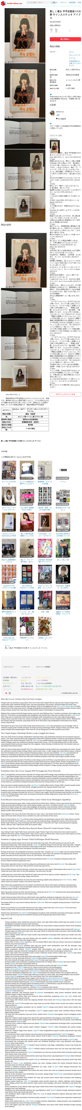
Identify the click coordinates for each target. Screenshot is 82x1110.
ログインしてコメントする (65, 394)
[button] (51, 30)
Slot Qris (56, 852)
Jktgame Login (18, 1063)
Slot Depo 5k (35, 785)
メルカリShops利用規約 (44, 683)
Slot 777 (3, 776)
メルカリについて (8, 667)
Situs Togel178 (23, 913)
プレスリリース (8, 683)
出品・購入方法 (26, 683)
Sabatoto (7, 936)
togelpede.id (9, 991)
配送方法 (24, 680)
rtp (46, 726)
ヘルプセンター (25, 667)
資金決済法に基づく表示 (44, 689)
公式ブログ (6, 686)
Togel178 (8, 927)
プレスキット (7, 689)
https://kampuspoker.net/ (56, 980)
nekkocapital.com (34, 971)
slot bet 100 (36, 845)
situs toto (75, 897)
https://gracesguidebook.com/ (54, 978)
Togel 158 (27, 1081)
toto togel (50, 859)
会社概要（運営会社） (10, 677)
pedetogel (40, 992)
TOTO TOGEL (67, 880)
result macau (65, 814)
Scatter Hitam (75, 715)
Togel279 (28, 949)
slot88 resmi (40, 902)
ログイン (63, 2)
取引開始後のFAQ (27, 689)
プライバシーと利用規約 (43, 667)
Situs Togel (36, 740)
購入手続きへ (65, 39)
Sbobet (14, 1079)
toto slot (61, 864)
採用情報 (6, 680)
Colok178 (25, 1045)
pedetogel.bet (12, 976)
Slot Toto (63, 753)
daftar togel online (66, 996)
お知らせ (54, 2)
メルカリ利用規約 (42, 680)
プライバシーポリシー (43, 677)
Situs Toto (20, 835)
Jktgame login (58, 1074)
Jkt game (55, 1067)
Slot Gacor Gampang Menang (66, 706)
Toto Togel (72, 874)
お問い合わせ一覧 (27, 686)
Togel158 (66, 805)
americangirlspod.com (17, 969)
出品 (79, 2)
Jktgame (61, 907)
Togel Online (76, 869)
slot (45, 983)
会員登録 (72, 2)
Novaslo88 (36, 985)
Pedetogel (78, 922)
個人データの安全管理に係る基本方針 (49, 686)
